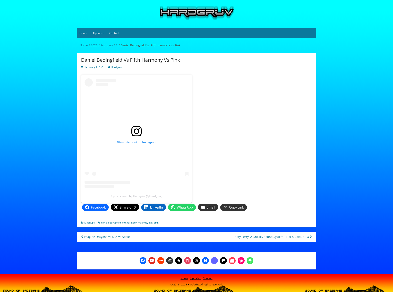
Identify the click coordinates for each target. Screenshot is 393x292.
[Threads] (196, 260)
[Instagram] (187, 260)
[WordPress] (232, 260)
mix (150, 222)
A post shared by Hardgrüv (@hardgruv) (137, 196)
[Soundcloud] (160, 260)
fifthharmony (129, 222)
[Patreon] (223, 260)
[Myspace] (169, 260)
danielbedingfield (111, 222)
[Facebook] (143, 260)
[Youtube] (151, 260)
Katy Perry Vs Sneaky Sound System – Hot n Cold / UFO (272, 237)
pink (156, 222)
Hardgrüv (116, 67)
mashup (142, 222)
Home (83, 33)
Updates (98, 33)
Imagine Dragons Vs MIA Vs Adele (106, 237)
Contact (114, 33)
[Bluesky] (205, 260)
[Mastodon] (214, 260)
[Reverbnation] (178, 260)
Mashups (89, 222)
